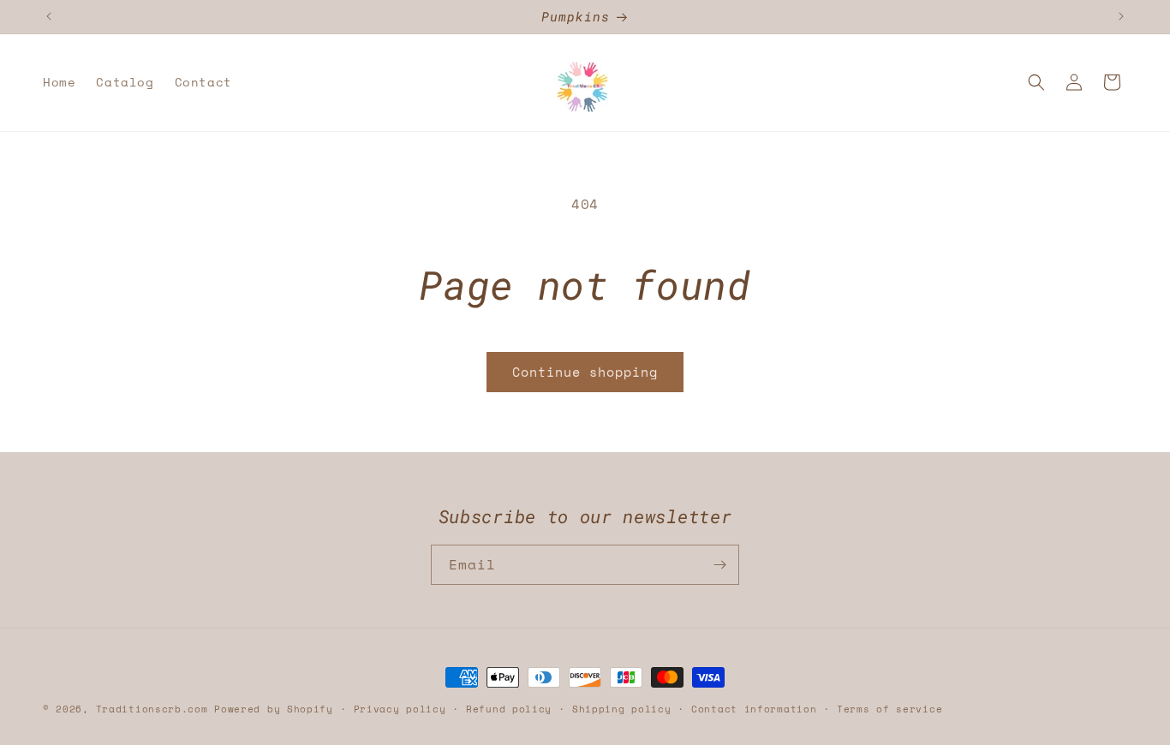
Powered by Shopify (273, 709)
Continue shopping (585, 371)
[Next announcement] (1121, 16)
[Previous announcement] (49, 16)
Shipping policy (622, 709)
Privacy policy (400, 709)
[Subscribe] (719, 565)
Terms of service (889, 709)
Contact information (753, 709)
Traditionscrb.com (152, 709)
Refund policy (509, 709)
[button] (1036, 82)
